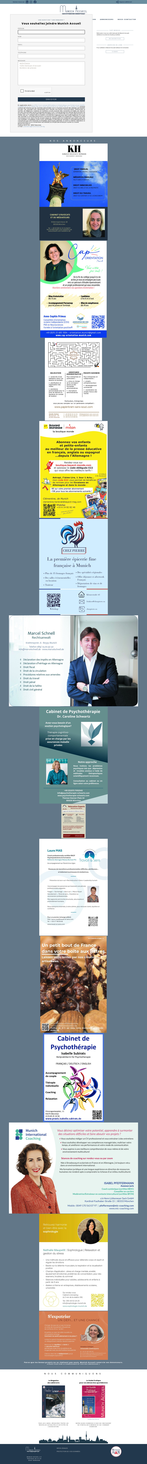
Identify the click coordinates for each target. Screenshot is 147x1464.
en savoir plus (115, 38)
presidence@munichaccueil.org (34, 126)
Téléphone (22, 52)
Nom (19, 36)
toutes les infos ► (93, 1419)
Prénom (21, 28)
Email (20, 45)
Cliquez (115, 51)
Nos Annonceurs (73, 140)
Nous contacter (127, 19)
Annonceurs (107, 19)
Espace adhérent (125, 2)
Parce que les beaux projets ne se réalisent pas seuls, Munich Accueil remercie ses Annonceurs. (73, 1363)
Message (21, 61)
